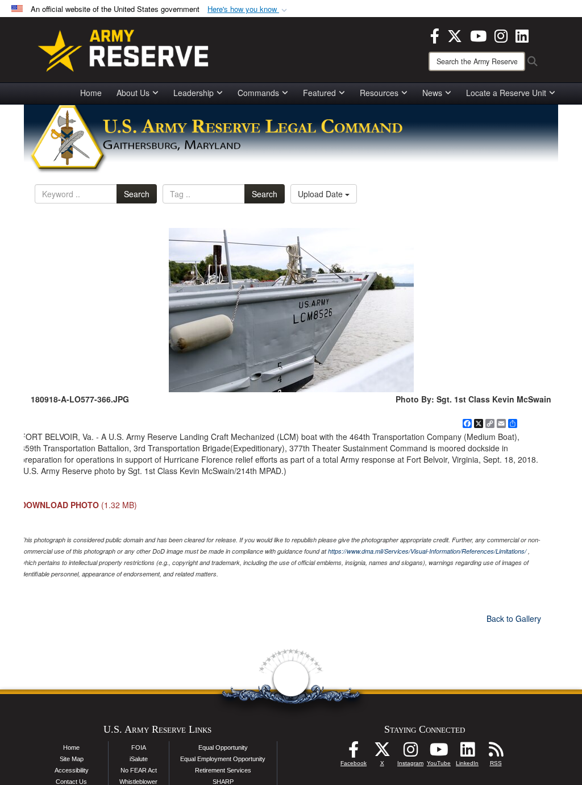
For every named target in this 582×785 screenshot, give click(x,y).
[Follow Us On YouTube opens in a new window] (439, 752)
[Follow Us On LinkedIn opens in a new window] (467, 752)
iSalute (139, 758)
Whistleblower (138, 781)
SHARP (223, 781)
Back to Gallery (514, 618)
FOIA (138, 747)
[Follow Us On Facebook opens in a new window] (353, 752)
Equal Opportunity (223, 747)
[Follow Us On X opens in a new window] (382, 752)
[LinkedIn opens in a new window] (522, 34)
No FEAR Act (138, 770)
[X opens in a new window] (454, 34)
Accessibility (72, 770)
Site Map (72, 758)
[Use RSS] (495, 752)
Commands (258, 92)
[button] (248, 9)
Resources (379, 92)
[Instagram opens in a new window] (501, 34)
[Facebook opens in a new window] (434, 34)
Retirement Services (223, 770)
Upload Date (321, 194)
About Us (133, 92)
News (432, 92)
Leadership (193, 92)
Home (91, 92)
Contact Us (71, 781)
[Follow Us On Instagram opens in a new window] (410, 752)
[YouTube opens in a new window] (478, 34)
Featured (319, 92)
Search (136, 194)
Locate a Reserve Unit (506, 92)
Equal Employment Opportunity (222, 758)
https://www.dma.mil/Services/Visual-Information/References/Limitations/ (427, 551)
